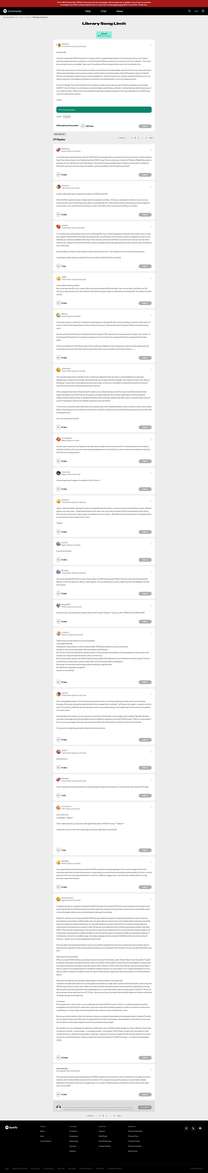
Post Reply (144, 1107)
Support (102, 1131)
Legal (7, 1169)
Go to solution (105, 35)
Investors (72, 1146)
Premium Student (134, 1146)
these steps (118, 4)
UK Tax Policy (100, 1169)
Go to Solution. (69, 109)
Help (88, 11)
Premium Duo (133, 1136)
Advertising (73, 1141)
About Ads (61, 1169)
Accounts (28, 17)
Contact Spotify (105, 1146)
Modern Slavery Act (85, 1169)
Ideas (119, 11)
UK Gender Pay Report (114, 1169)
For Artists (73, 1131)
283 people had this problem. (67, 125)
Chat (103, 11)
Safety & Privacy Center (19, 1169)
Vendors (72, 1151)
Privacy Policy (35, 1169)
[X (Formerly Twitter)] (193, 1128)
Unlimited (67, 117)
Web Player (103, 1136)
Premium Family (134, 1141)
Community (15, 11)
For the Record (45, 1141)
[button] (151, 45)
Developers (73, 1136)
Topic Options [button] (59, 134)
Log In (196, 11)
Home (15, 17)
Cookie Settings (48, 1169)
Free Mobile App (105, 1141)
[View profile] (58, 45)
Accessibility (72, 1169)
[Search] (189, 11)
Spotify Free (132, 1151)
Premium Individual (135, 1131)
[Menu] (203, 11)
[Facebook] (200, 1128)
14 (146, 138)
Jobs (42, 1136)
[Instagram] (186, 1128)
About (42, 1131)
